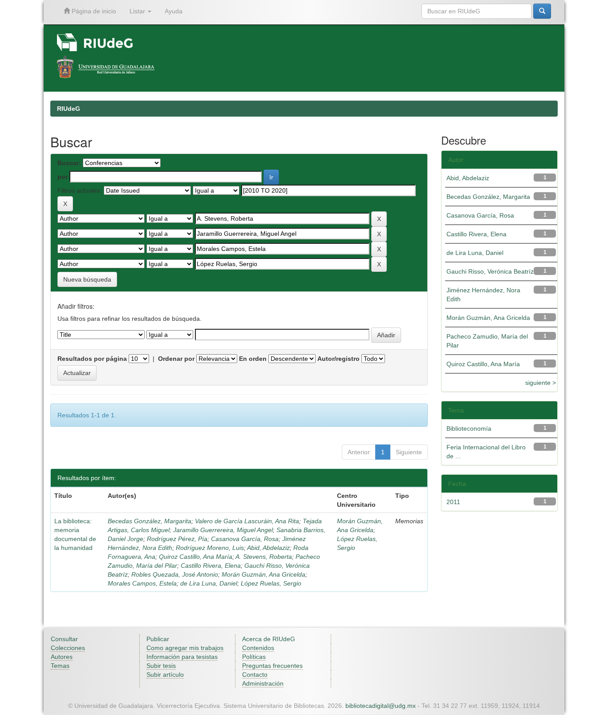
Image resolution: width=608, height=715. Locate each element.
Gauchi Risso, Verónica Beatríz (490, 271)
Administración (263, 683)
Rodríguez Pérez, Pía (177, 538)
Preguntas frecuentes (272, 665)
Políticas (254, 656)
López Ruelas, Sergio (271, 583)
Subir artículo (165, 674)
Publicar (157, 638)
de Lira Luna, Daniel (208, 583)
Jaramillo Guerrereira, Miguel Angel (223, 529)
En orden (253, 358)
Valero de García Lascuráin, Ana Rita (247, 521)
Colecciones (68, 647)
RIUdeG (68, 108)
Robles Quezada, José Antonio (174, 574)
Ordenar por (176, 358)
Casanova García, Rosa (245, 538)
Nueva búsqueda (87, 279)
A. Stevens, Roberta (263, 556)
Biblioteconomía (468, 428)
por (62, 176)
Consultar (64, 638)
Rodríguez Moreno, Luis (210, 547)
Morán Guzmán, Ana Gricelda (263, 574)
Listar (138, 11)
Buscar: (69, 162)
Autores (62, 656)
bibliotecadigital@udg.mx (380, 705)
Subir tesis (161, 665)
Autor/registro (338, 358)
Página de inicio (93, 11)
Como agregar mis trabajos (184, 647)
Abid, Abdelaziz (268, 547)
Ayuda (173, 11)
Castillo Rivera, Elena (211, 565)
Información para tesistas (182, 656)
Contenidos (258, 647)
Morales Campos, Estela (142, 583)
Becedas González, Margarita (149, 521)
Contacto (255, 674)
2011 (453, 501)
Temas (60, 665)
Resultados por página (92, 358)
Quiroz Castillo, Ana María (195, 556)
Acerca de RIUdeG (268, 638)
